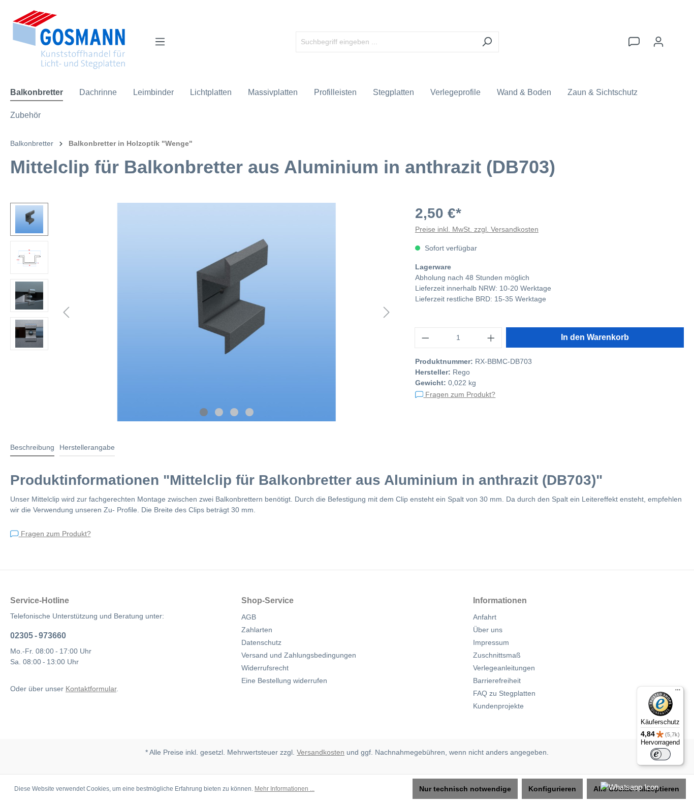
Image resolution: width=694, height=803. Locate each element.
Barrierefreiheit (497, 680)
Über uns (487, 630)
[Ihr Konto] (658, 42)
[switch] (660, 754)
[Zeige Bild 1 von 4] (204, 412)
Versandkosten (320, 752)
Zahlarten (256, 630)
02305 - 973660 (38, 635)
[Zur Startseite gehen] (69, 39)
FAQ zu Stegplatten (504, 693)
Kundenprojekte (498, 706)
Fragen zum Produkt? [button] (459, 394)
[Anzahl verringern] (425, 337)
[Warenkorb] (677, 37)
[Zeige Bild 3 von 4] (234, 412)
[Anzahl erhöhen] (491, 337)
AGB (248, 617)
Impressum (491, 642)
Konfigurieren (552, 789)
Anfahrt (484, 617)
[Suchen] (487, 42)
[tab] (32, 448)
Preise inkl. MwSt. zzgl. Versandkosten (477, 229)
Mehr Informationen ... (284, 788)
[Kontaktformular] (634, 42)
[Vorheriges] (66, 312)
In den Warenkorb (595, 337)
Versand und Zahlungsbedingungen (298, 655)
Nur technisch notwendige (465, 789)
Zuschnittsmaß (497, 655)
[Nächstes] (386, 312)
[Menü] (160, 42)
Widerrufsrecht (265, 668)
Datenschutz (261, 642)
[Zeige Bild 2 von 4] (219, 412)
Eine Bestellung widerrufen (284, 680)
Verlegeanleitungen (504, 668)
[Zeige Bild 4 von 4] (249, 412)
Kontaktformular (91, 689)
